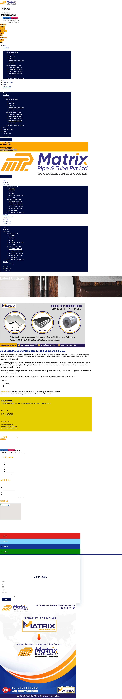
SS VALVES (11, 63)
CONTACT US (6, 89)
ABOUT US (6, 47)
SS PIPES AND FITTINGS (15, 67)
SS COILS (11, 58)
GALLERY (5, 80)
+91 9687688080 (5, 8)
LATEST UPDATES (8, 82)
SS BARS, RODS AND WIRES (16, 60)
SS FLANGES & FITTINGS (15, 73)
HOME (4, 45)
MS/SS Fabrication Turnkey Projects (15, 212)
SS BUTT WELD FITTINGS (15, 71)
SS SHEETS (11, 54)
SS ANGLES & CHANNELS (15, 69)
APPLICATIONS (7, 86)
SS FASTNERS (12, 76)
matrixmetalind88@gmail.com (8, 14)
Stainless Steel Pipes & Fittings (13, 65)
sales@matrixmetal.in (6, 12)
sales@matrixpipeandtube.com (8, 15)
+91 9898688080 (5, 9)
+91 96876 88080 (9, 413)
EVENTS (5, 84)
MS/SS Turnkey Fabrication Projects (15, 78)
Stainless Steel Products (12, 52)
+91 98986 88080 (9, 414)
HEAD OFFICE (6, 401)
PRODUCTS (6, 50)
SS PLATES (11, 56)
